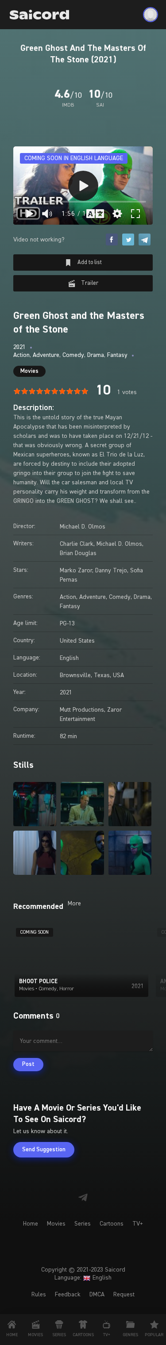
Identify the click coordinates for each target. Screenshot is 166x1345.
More (74, 903)
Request (124, 1294)
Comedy (73, 355)
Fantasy (117, 355)
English (69, 658)
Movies (29, 371)
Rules (38, 1294)
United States (77, 641)
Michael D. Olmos (82, 527)
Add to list (89, 262)
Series (82, 1224)
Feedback (68, 1294)
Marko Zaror (76, 570)
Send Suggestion (44, 1150)
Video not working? (39, 240)
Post (28, 1064)
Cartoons (112, 1224)
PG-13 (67, 624)
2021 (19, 347)
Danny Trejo (111, 570)
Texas (102, 675)
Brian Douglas (78, 553)
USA (118, 675)
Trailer (89, 283)
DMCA (96, 1294)
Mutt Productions (82, 710)
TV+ (137, 1224)
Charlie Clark (76, 544)
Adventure (46, 355)
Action (21, 355)
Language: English (83, 1278)
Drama (95, 355)
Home (30, 1224)
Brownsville (75, 675)
